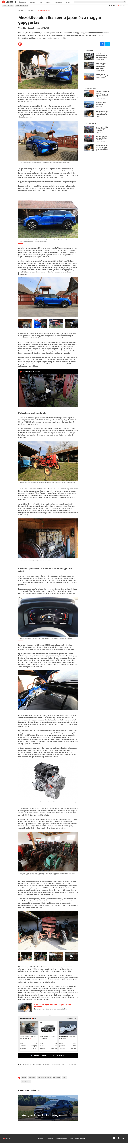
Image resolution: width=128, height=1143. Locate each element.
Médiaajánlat (50, 1138)
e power (24, 1077)
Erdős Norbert (99, 132)
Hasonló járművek (72, 1018)
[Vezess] (7, 2)
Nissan (64, 1077)
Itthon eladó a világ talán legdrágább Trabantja (102, 128)
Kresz (67, 2)
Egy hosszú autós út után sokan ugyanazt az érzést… (50, 1009)
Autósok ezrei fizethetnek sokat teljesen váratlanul (101, 55)
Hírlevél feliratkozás (8, 5)
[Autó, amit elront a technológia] (89, 105)
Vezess (25, 44)
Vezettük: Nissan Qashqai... (45, 10)
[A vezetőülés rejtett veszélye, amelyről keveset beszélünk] (89, 113)
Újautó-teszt (22, 2)
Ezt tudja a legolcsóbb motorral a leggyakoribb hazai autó (102, 94)
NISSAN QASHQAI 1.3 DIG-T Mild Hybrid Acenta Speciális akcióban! (28, 1036)
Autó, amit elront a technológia (101, 103)
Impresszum (41, 1138)
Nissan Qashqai (26, 1081)
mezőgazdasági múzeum (44, 1077)
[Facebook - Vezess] (102, 44)
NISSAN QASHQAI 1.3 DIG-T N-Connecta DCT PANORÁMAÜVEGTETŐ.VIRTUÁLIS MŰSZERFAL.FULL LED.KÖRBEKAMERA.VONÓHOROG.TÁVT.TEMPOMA (67, 1036)
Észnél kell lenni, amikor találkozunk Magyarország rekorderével (102, 65)
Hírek (40, 2)
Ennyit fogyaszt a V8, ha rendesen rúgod (102, 75)
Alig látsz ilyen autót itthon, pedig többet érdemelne (102, 138)
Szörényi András (100, 77)
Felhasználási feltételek (61, 1138)
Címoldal (20, 10)
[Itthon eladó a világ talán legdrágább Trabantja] (89, 129)
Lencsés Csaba (100, 59)
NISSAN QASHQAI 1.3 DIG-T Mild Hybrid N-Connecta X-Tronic (48, 1036)
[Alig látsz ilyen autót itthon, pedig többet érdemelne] (89, 138)
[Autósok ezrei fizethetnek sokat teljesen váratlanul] (89, 56)
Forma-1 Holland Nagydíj (22, 5)
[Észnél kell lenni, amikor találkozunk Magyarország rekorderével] (89, 65)
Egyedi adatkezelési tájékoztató (77, 1138)
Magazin (32, 2)
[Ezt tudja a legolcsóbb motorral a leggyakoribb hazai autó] (89, 94)
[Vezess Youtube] (123, 1134)
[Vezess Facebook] (114, 1134)
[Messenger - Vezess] (107, 44)
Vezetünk (48, 2)
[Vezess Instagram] (118, 1134)
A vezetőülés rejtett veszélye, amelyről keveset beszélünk (102, 113)
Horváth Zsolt (99, 106)
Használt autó (58, 2)
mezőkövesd (56, 1077)
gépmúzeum (32, 1077)
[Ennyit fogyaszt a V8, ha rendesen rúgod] (89, 76)
